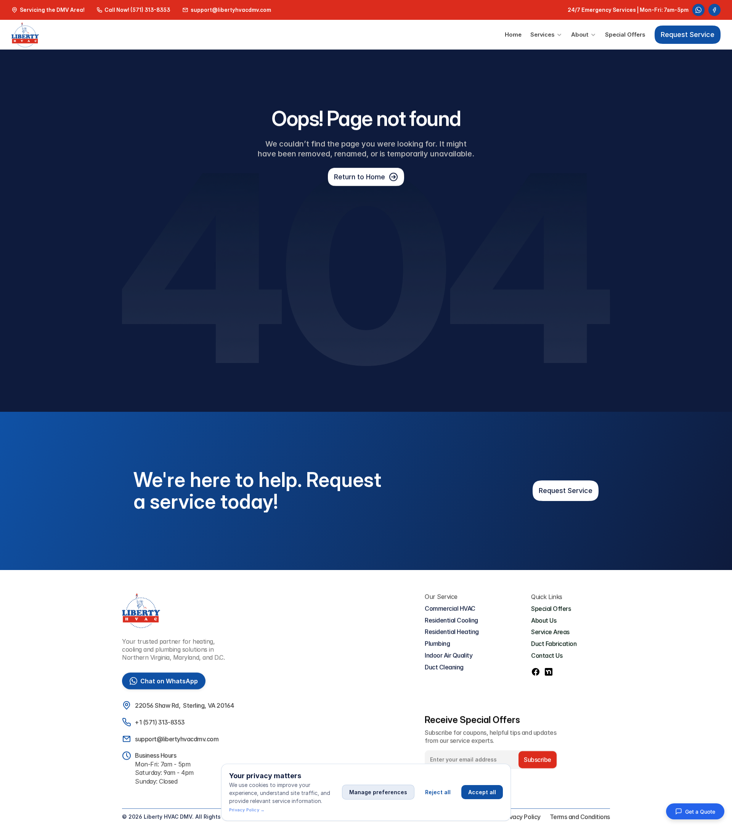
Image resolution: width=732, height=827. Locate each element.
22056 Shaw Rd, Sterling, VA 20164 (184, 705)
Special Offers (625, 34)
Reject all (438, 792)
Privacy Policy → (247, 810)
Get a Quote (700, 811)
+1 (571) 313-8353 (160, 722)
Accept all (482, 792)
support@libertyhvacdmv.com (177, 739)
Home (513, 34)
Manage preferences (378, 792)
